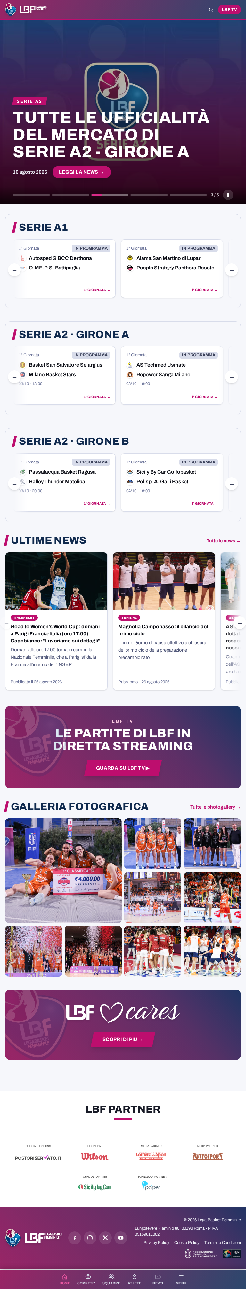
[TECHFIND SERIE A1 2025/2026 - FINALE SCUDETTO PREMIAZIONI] (33, 951)
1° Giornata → (97, 289)
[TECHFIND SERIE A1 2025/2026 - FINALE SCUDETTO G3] (152, 897)
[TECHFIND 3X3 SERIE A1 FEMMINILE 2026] (63, 870)
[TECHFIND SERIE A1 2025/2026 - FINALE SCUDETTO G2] (152, 951)
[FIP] (201, 1253)
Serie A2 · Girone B (74, 441)
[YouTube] (120, 1237)
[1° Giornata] (64, 269)
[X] (105, 1237)
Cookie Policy (186, 1242)
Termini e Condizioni (222, 1242)
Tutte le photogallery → (215, 807)
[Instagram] (90, 1237)
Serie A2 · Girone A (74, 334)
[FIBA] (232, 1253)
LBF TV (229, 9)
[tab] (31, 195)
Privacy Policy (156, 1242)
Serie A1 (43, 227)
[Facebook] (74, 1237)
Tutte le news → (224, 540)
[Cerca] (211, 9)
